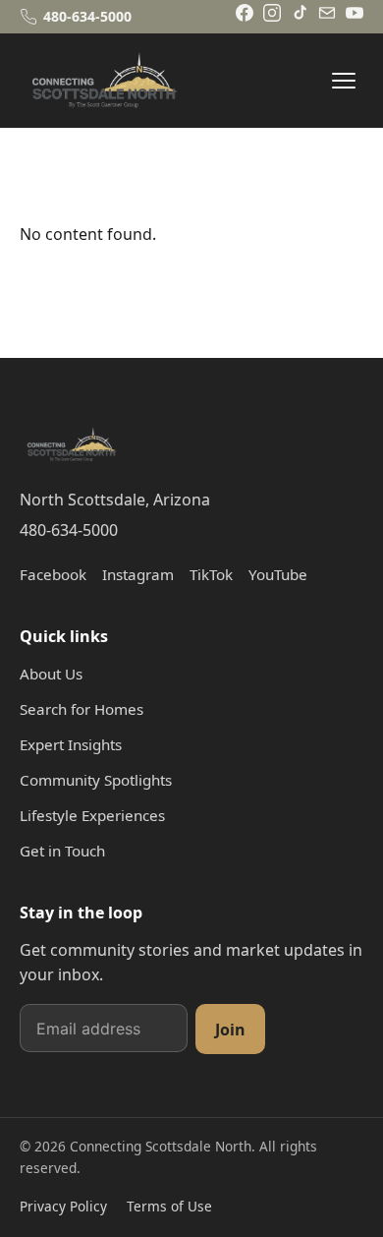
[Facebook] (244, 13)
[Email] (327, 13)
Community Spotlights (96, 780)
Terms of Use (169, 1206)
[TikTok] (299, 13)
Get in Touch (62, 850)
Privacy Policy (63, 1206)
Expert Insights (71, 744)
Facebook (53, 574)
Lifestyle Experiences (92, 815)
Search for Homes (81, 709)
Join (230, 1029)
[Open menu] (343, 80)
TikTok (211, 574)
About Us (51, 673)
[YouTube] (354, 13)
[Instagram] (272, 13)
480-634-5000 (69, 530)
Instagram (138, 574)
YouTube (277, 574)
